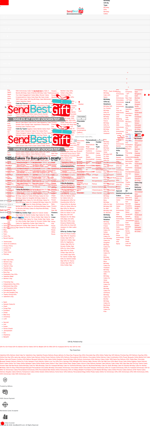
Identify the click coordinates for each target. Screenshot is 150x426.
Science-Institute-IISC (99, 187)
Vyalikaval (65, 193)
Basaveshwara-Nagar (114, 162)
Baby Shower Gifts (95, 361)
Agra (136, 92)
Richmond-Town (11, 187)
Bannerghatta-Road (83, 162)
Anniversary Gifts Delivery (91, 359)
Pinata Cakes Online (47, 363)
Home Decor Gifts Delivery (64, 372)
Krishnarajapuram (67, 178)
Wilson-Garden (97, 193)
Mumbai (137, 200)
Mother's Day (7, 278)
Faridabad (138, 168)
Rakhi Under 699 (9, 214)
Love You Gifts (54, 361)
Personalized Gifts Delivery (79, 357)
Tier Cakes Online (19, 363)
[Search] (75, 140)
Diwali (127, 195)
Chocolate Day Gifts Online (95, 355)
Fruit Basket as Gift (90, 370)
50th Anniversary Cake (23, 91)
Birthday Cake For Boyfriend (85, 365)
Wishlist (136, 136)
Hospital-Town (112, 172)
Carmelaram (81, 165)
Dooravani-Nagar (97, 168)
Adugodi (8, 162)
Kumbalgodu (81, 178)
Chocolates (5, 43)
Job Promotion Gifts (128, 168)
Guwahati (138, 178)
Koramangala (37, 178)
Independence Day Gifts (11, 284)
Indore (137, 170)
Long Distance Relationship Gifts (68, 223)
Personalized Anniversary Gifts (28, 370)
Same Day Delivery (9, 225)
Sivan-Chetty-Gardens (24, 190)
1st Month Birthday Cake (39, 91)
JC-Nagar (65, 175)
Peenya (94, 184)
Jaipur (137, 161)
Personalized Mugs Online (81, 372)
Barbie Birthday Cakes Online (106, 370)
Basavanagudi (96, 162)
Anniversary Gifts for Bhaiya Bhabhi (72, 370)
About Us (6, 223)
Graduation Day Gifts (10, 274)
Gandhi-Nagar (10, 172)
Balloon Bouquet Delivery (34, 359)
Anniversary (5, 71)
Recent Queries (8, 238)
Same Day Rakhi (9, 90)
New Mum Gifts (66, 221)
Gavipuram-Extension (40, 172)
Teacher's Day (8, 266)
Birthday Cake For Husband (48, 365)
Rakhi (4, 17)
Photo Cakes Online (49, 359)
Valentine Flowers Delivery (45, 355)
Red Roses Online (17, 365)
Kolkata (137, 172)
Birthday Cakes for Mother (107, 284)
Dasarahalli (36, 168)
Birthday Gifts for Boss (106, 198)
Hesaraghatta (81, 172)
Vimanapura (9, 193)
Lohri (127, 243)
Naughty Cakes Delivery (14, 372)
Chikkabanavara (11, 168)
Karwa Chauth (8, 328)
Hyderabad (138, 164)
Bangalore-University (69, 162)
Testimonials (7, 241)
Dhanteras (128, 208)
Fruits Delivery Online (42, 361)
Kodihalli (20, 178)
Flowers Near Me (5, 365)
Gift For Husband (58, 347)
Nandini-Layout (38, 184)
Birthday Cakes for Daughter (25, 198)
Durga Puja (7, 308)
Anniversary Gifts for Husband (126, 367)
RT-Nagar (20, 187)
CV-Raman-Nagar (23, 168)
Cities (4, 85)
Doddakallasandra (68, 168)
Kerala (137, 166)
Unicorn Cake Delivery (88, 363)
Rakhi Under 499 (9, 207)
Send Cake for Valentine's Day (26, 355)
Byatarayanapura (67, 165)
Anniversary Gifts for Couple (106, 367)
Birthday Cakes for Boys (107, 259)
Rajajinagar (110, 184)
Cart (141, 136)
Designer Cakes (62, 359)
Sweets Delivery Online (13, 361)
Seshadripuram (112, 187)
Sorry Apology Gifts (65, 361)
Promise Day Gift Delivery (129, 355)
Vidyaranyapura (97, 190)
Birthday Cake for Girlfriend (67, 365)
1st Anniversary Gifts (111, 372)
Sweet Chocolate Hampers (87, 367)
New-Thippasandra (68, 184)
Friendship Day (8, 282)
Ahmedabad (139, 89)
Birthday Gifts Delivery (75, 359)
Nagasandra (9, 184)
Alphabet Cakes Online (32, 363)
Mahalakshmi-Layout (24, 181)
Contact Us (7, 248)
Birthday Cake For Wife (31, 365)
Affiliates (6, 250)
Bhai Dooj (128, 197)
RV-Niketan (36, 187)
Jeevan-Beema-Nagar (84, 175)
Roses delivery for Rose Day (63, 355)
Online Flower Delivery (48, 357)
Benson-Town (21, 165)
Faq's (5, 234)
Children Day (7, 270)
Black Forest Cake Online (123, 361)
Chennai (137, 153)
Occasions (5, 78)
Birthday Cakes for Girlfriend (30, 206)
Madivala (95, 178)
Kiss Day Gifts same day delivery (15, 357)
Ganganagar (21, 172)
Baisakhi (128, 227)
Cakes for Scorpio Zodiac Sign (40, 221)
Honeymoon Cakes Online (30, 372)
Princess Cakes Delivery (124, 370)
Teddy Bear (133, 359)
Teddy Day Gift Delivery (112, 355)
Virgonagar (20, 193)
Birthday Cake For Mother (138, 365)
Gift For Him (77, 347)
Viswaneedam (37, 193)
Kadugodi (110, 175)
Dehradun (138, 176)
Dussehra (128, 206)
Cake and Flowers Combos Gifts (15, 359)
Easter (127, 210)
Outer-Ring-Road (82, 184)
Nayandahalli (52, 184)
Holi (126, 202)
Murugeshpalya (97, 181)
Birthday (5, 63)
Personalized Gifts (7, 49)
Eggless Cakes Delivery (139, 361)
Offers (5, 232)
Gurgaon (137, 155)
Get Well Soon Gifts (107, 361)
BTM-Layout (52, 165)
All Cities (137, 180)
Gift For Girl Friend (6, 347)
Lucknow (138, 159)
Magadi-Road (111, 178)
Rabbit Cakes (20, 154)
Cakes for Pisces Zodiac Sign (28, 227)
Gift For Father (28, 347)
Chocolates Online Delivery (97, 357)
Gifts (4, 36)
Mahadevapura (10, 181)
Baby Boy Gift (65, 215)
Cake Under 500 (116, 363)
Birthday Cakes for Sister (27, 204)
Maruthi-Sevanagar (68, 181)
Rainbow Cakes (40, 154)
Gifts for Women (69, 208)
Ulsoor (79, 190)
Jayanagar (51, 175)
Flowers (5, 28)
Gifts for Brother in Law (68, 210)
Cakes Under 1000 (107, 359)
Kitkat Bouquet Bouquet (24, 367)
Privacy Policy (8, 246)
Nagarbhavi (111, 181)
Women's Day (7, 262)
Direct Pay (6, 236)
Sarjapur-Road (81, 187)
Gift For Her (68, 347)
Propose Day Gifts (79, 355)
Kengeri (8, 178)
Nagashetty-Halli (22, 184)
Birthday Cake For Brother (120, 365)
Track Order (7, 252)
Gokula (50, 172)
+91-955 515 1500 (121, 138)
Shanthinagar (10, 190)
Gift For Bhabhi (38, 347)
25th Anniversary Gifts (125, 372)
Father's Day (7, 264)
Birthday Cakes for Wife (107, 272)
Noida (137, 157)
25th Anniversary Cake (120, 210)
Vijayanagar (111, 190)
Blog (4, 230)
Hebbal (64, 172)
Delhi (136, 198)
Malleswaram (37, 181)
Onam (127, 241)
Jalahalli (35, 175)
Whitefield (80, 193)
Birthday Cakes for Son (107, 236)
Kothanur (51, 178)
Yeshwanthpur (10, 196)
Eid (126, 235)
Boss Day (6, 272)
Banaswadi (51, 162)
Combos (5, 56)
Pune (136, 202)
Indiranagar (9, 175)
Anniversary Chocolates (70, 367)
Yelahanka (110, 193)
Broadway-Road (38, 165)
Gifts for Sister (65, 206)
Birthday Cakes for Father (107, 230)
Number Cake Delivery (103, 363)
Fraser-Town (111, 168)
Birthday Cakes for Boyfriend (33, 208)
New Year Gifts (8, 260)
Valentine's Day (8, 296)
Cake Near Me (127, 363)
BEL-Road (9, 165)
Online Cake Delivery (33, 357)
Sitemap (6, 254)
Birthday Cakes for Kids (107, 309)
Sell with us (129, 138)
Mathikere (80, 181)
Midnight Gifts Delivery (80, 361)
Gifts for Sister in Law (68, 212)
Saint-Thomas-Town (68, 187)
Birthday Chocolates (55, 367)
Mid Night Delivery (9, 228)
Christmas (128, 199)
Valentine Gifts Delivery (7, 355)
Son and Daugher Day (10, 292)
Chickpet (110, 165)
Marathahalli (52, 181)
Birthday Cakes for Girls (29, 200)
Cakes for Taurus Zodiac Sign (33, 217)
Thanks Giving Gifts (127, 184)
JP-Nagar (95, 175)
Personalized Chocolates (40, 367)
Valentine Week (8, 276)
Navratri (128, 204)
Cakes (4, 22)
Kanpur (137, 174)
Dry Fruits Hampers (27, 361)
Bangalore (138, 196)
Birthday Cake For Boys (8, 367)
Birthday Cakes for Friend (107, 224)
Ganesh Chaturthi (9, 304)
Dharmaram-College (54, 168)
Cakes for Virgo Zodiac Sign (36, 219)
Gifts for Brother (70, 204)
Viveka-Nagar (52, 193)
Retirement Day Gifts (10, 286)
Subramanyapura (53, 190)
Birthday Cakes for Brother (107, 297)
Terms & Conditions (9, 244)
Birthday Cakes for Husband (29, 202)
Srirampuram (37, 190)
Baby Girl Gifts (69, 219)
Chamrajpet (96, 165)
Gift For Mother (18, 347)
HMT (93, 172)
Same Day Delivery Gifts (121, 359)
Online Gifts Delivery (63, 357)
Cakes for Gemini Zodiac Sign (29, 215)
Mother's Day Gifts (67, 91)
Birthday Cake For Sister (103, 365)
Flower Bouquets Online (131, 357)
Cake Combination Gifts (114, 357)
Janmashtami (129, 220)
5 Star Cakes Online (60, 363)
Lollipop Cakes (30, 154)
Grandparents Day (9, 290)
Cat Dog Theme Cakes (139, 363)
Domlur (79, 168)
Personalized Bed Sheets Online (49, 370)
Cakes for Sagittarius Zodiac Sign (27, 223)
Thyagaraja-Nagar (68, 190)
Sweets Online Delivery (47, 372)
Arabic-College (22, 162)
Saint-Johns (52, 187)
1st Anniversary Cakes (120, 204)
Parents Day (7, 268)
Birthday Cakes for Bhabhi (107, 247)
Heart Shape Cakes (74, 363)
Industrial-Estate (22, 175)
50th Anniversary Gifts (141, 372)
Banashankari (37, 162)
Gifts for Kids (68, 225)
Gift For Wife (48, 347)
